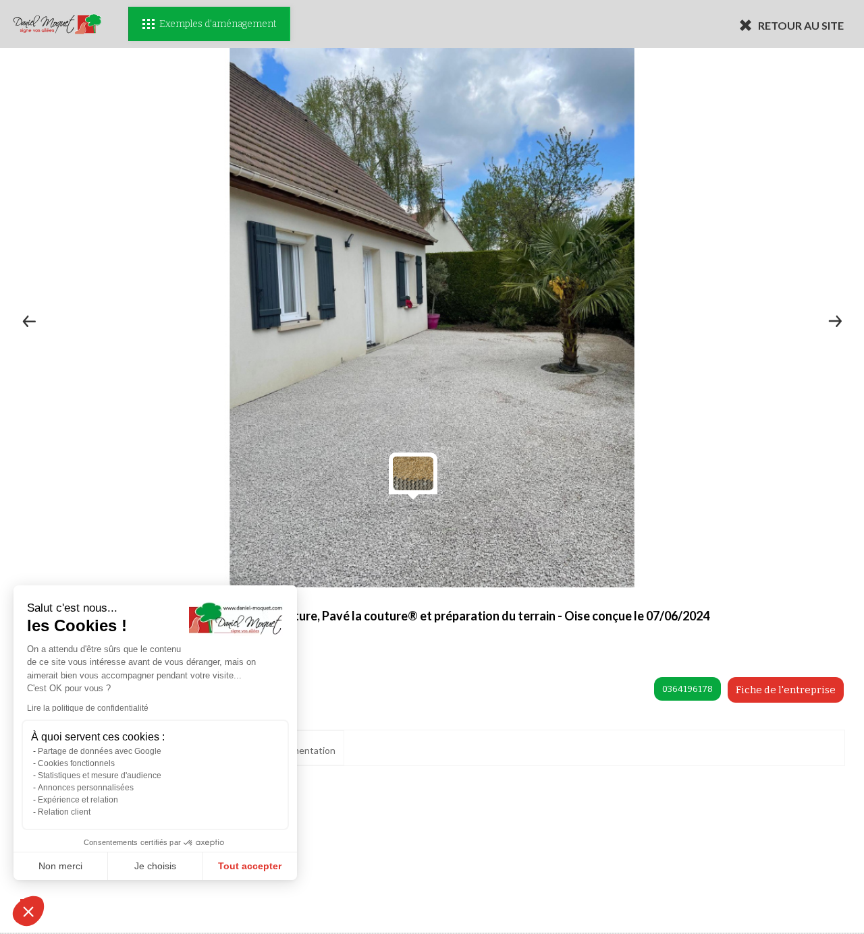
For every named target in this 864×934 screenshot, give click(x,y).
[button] (28, 911)
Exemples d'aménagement (217, 24)
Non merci (60, 865)
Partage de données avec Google (99, 751)
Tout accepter (249, 865)
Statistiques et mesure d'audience (99, 775)
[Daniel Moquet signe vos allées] (57, 24)
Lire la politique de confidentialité (87, 708)
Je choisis (155, 865)
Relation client (64, 812)
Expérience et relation (78, 800)
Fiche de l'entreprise (786, 690)
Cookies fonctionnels (76, 763)
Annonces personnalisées (86, 787)
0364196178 (687, 689)
